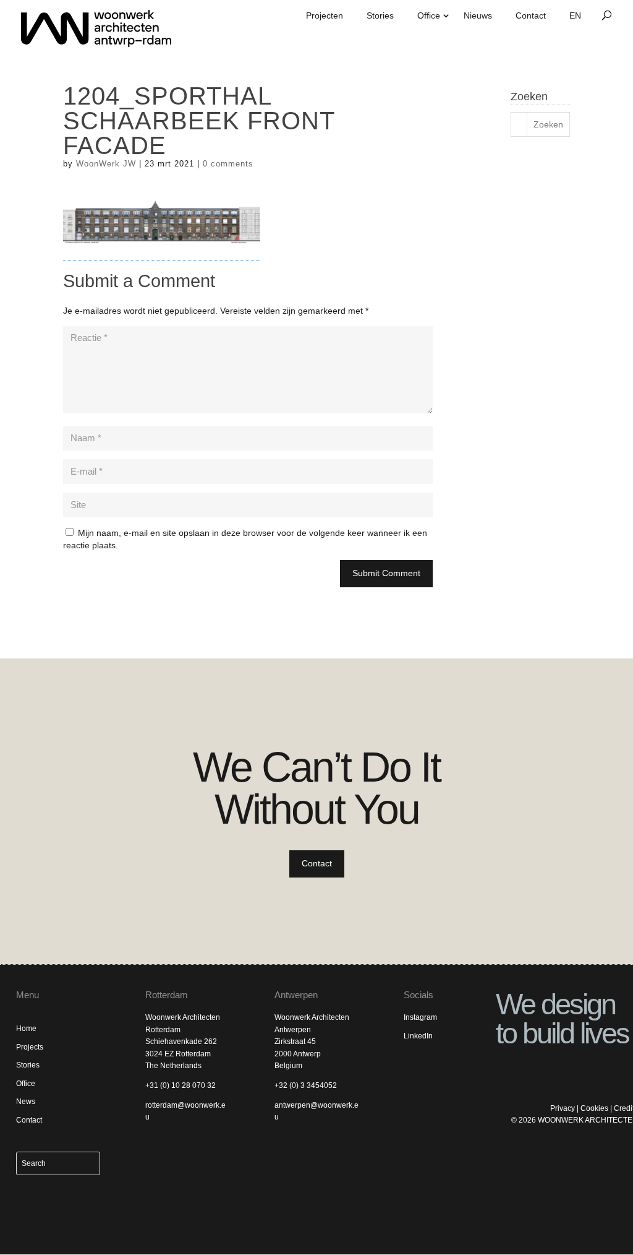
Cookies (594, 1108)
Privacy (562, 1108)
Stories (380, 15)
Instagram (420, 1017)
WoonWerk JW (106, 163)
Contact (531, 15)
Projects (29, 1047)
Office (428, 15)
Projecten (324, 15)
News (25, 1101)
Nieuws (478, 15)
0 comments (228, 163)
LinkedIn (418, 1036)
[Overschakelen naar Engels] (575, 20)
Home (26, 1028)
